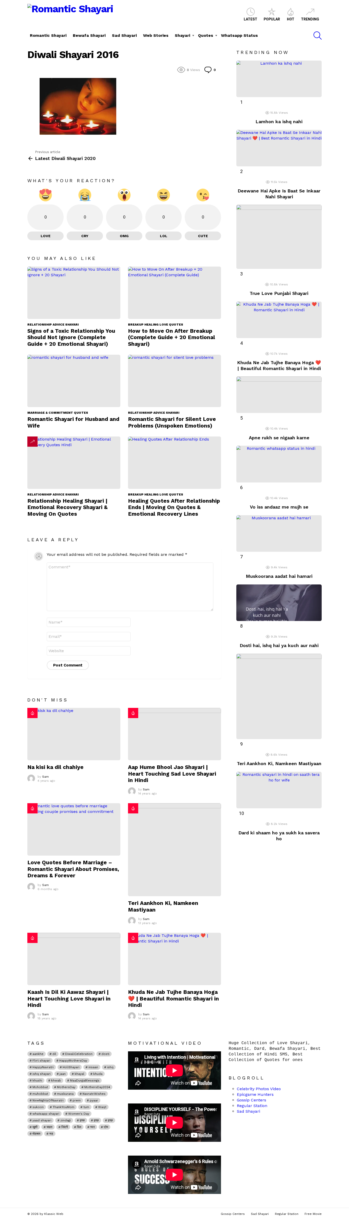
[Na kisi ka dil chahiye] (73, 734)
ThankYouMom (63, 1107)
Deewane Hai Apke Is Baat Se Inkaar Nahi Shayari (279, 193)
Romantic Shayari (48, 35)
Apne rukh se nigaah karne (279, 437)
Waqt (102, 1107)
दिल (79, 1127)
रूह (51, 1133)
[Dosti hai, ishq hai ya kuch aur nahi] (279, 602)
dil (54, 1054)
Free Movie (313, 1214)
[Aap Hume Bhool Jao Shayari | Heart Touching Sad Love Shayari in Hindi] (174, 734)
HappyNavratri (43, 1067)
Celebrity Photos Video (259, 1088)
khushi (37, 1080)
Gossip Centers (251, 1100)
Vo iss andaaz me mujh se (279, 507)
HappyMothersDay (73, 1060)
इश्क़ (110, 1120)
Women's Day (78, 1113)
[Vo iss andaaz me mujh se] (279, 464)
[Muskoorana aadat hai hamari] (279, 533)
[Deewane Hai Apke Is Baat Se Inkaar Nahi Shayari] (279, 148)
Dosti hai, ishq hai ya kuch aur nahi (279, 645)
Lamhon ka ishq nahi (279, 121)
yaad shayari (41, 1120)
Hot (290, 19)
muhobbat (40, 1094)
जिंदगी (64, 1127)
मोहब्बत (36, 1133)
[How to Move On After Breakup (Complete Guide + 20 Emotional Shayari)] (174, 293)
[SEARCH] (317, 35)
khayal (79, 1074)
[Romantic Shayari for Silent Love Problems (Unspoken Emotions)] (174, 381)
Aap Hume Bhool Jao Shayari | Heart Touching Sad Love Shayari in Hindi (172, 773)
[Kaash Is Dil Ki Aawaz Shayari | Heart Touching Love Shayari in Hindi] (73, 959)
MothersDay (66, 1087)
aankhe (37, 1054)
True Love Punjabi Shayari (279, 293)
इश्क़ (96, 1120)
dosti (105, 1054)
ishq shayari (41, 1074)
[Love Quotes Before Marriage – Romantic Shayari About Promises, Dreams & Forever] (73, 829)
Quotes (205, 35)
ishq (110, 1067)
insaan (93, 1067)
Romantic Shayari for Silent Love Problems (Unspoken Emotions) (172, 422)
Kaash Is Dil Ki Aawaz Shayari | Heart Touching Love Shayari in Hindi (69, 998)
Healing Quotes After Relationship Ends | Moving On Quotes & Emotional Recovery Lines (174, 507)
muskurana (65, 1094)
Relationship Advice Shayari (53, 324)
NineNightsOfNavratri (48, 1100)
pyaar (94, 1100)
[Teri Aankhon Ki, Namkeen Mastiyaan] (174, 849)
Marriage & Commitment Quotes (57, 413)
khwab (56, 1080)
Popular (272, 19)
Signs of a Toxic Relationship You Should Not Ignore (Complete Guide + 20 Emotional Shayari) (71, 337)
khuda (97, 1074)
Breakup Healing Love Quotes (155, 324)
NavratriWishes (94, 1094)
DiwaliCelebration (78, 1054)
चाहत (49, 1127)
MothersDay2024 (97, 1087)
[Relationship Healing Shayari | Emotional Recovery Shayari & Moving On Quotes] (73, 462)
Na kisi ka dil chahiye (55, 767)
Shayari (182, 35)
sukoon (38, 1107)
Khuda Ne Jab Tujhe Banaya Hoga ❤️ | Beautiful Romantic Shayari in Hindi (173, 998)
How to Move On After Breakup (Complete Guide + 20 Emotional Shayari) (171, 337)
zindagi (65, 1120)
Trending (310, 19)
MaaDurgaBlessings (84, 1080)
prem (77, 1100)
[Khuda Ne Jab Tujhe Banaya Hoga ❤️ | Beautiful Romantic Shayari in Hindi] (174, 959)
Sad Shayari (124, 35)
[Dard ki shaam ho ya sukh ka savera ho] (279, 790)
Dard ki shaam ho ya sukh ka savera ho (279, 835)
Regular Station (252, 1105)
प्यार (92, 1127)
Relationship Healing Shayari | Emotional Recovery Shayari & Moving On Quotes (67, 507)
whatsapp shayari (45, 1113)
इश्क (82, 1120)
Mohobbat (40, 1087)
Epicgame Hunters (255, 1094)
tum (86, 1107)
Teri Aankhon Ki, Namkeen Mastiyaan (279, 763)
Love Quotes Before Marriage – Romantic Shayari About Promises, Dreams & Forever (73, 869)
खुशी (35, 1127)
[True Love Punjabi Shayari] (279, 237)
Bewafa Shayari (89, 35)
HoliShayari (71, 1067)
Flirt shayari (41, 1060)
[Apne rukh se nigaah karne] (279, 394)
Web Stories (155, 35)
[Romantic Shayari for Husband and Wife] (73, 381)
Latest (250, 19)
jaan (63, 1074)
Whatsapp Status (239, 35)
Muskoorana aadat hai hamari (279, 576)
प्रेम (106, 1127)
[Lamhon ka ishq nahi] (279, 79)
